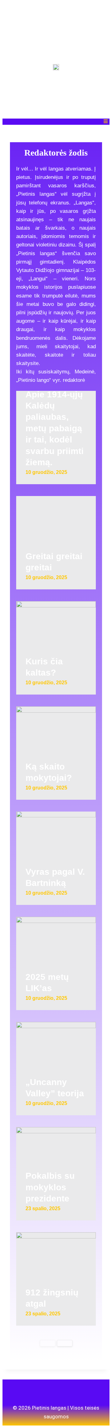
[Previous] (47, 1343)
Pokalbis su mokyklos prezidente (50, 1187)
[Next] (64, 1343)
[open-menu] (106, 122)
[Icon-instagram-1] (56, 1392)
